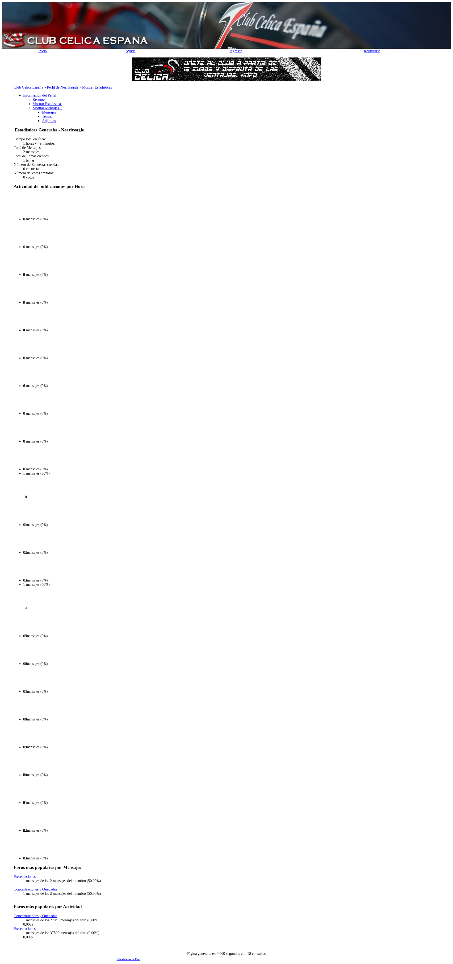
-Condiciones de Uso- (128, 959)
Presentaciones (25, 877)
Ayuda (130, 51)
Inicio (42, 51)
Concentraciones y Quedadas (35, 889)
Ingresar (236, 51)
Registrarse (372, 51)
